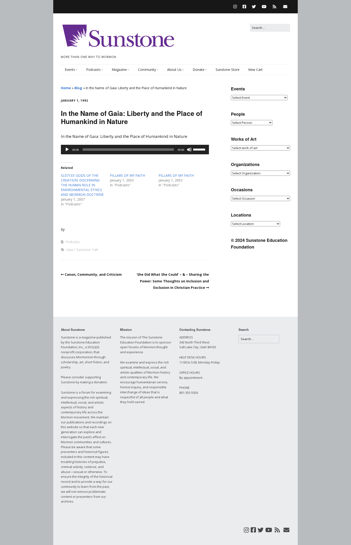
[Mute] (189, 149)
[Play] (67, 149)
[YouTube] (264, 6)
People (238, 114)
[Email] (285, 6)
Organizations (245, 164)
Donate (198, 69)
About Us (174, 69)
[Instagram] (236, 6)
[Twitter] (254, 6)
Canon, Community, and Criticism (93, 274)
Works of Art (243, 139)
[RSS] (274, 6)
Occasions (242, 190)
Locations (241, 215)
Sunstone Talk (87, 249)
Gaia (69, 249)
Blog (78, 88)
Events (70, 69)
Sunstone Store (227, 69)
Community (147, 69)
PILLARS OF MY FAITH (127, 175)
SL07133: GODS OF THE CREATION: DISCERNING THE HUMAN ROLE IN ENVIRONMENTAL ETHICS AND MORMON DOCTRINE (82, 185)
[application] (135, 149)
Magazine (119, 69)
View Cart (255, 69)
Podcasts (93, 69)
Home (66, 88)
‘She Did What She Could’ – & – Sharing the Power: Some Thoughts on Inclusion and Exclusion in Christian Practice (173, 281)
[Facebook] (244, 6)
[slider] (200, 149)
